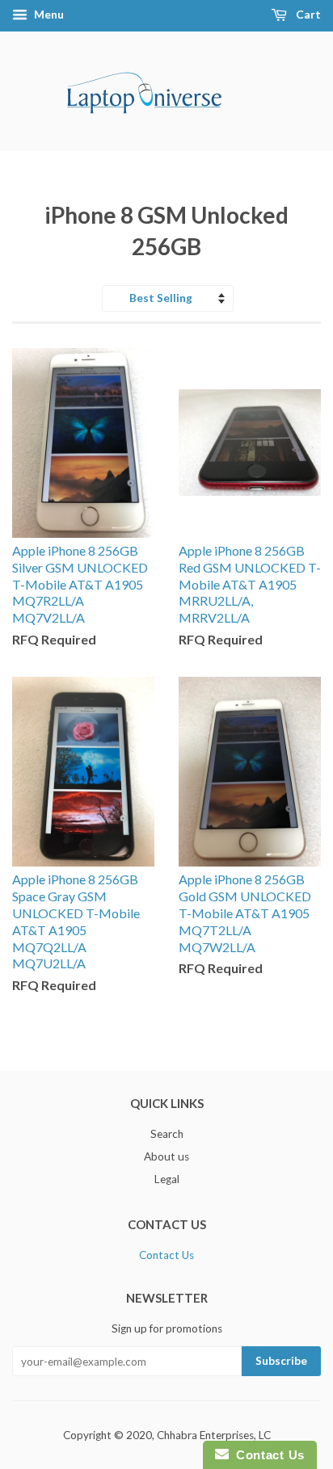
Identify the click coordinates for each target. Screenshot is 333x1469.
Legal (166, 1179)
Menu (48, 14)
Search (166, 1133)
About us (166, 1156)
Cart (307, 14)
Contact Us (166, 1255)
